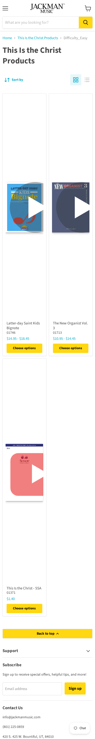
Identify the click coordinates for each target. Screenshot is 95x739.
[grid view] (75, 79)
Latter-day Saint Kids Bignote (23, 326)
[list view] (86, 79)
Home (7, 38)
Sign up (75, 688)
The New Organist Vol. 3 (70, 326)
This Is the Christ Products (37, 38)
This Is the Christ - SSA (24, 588)
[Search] (85, 22)
